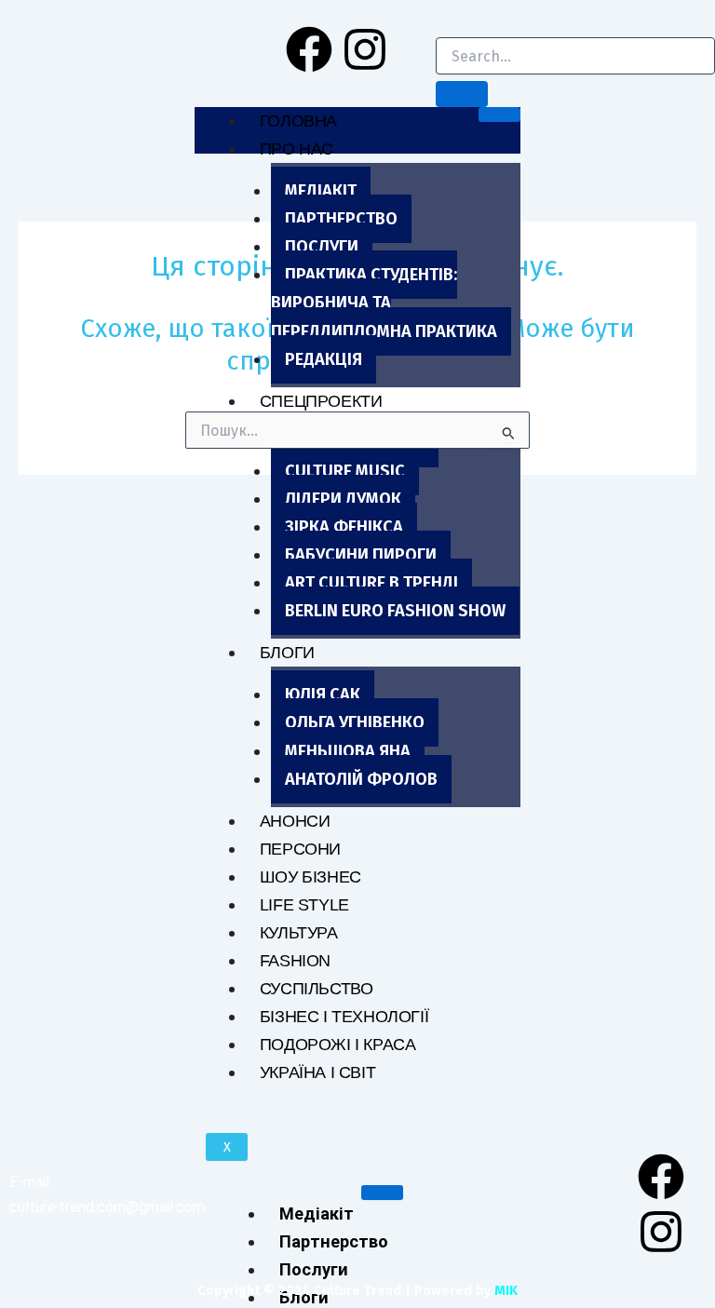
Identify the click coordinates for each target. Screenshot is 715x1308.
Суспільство (316, 988)
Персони (300, 848)
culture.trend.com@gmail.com (107, 1207)
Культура (299, 932)
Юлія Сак (322, 694)
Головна (298, 120)
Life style (304, 904)
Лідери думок (343, 499)
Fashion (295, 960)
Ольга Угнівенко (355, 722)
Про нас (296, 148)
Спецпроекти (321, 401)
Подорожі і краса (338, 1044)
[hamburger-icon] (499, 114)
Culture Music (345, 471)
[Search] (462, 94)
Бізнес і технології (344, 1016)
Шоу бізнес (310, 876)
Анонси (295, 820)
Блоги (287, 652)
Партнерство (341, 219)
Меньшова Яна (348, 751)
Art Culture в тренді (371, 583)
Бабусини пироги (361, 555)
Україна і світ (317, 1072)
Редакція (323, 359)
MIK (506, 1290)
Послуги (321, 246)
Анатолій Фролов (361, 779)
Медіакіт (321, 191)
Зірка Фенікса (344, 527)
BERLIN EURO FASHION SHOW (395, 610)
